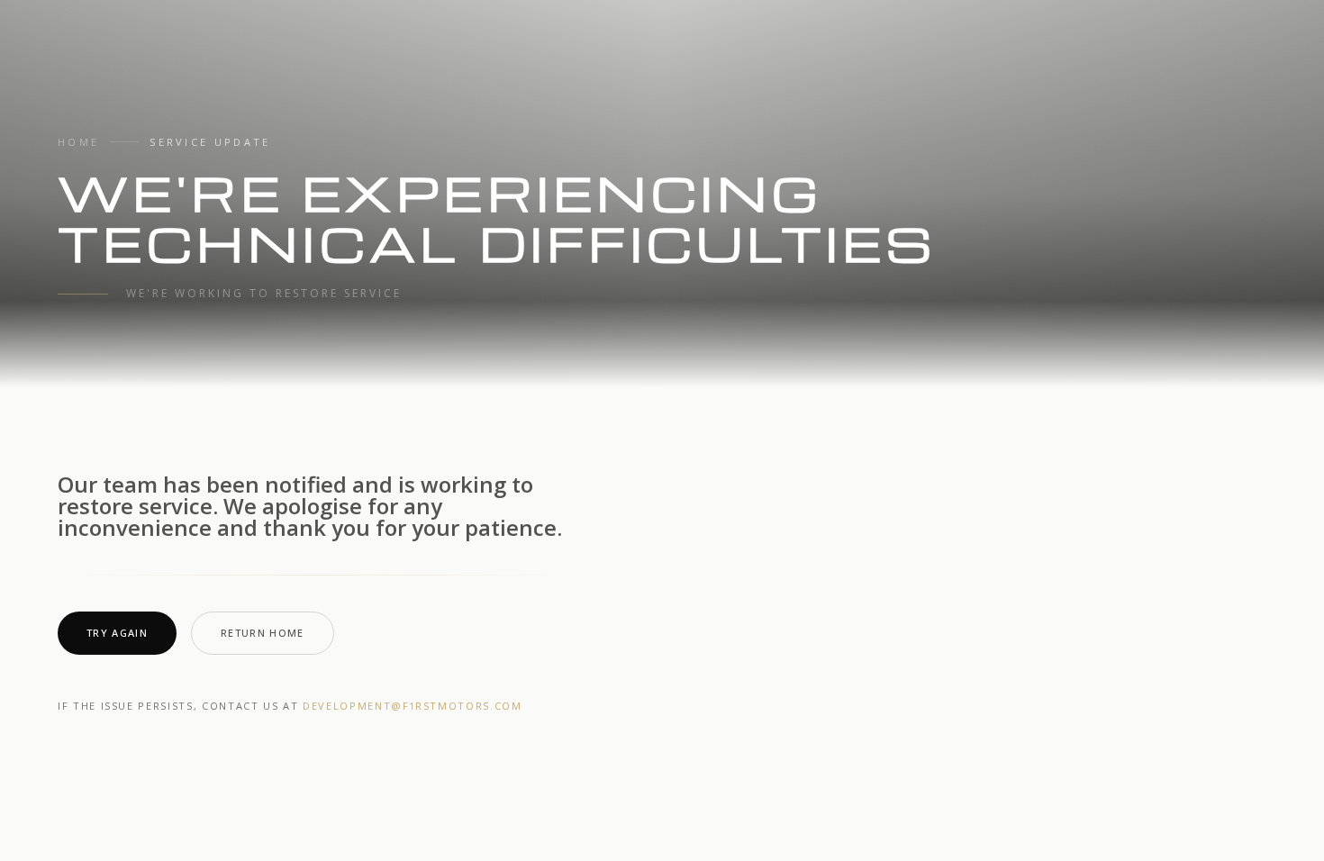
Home (78, 142)
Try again (117, 632)
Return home (262, 632)
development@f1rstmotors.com (412, 705)
